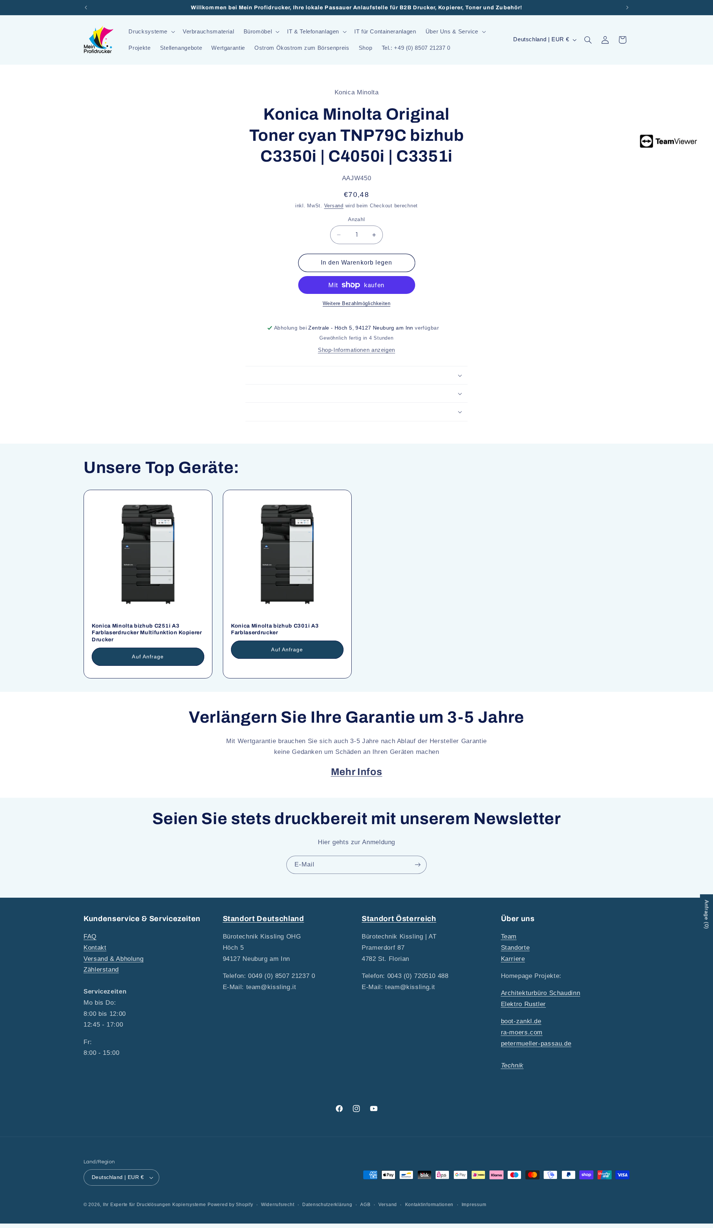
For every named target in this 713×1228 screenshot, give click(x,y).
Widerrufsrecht (277, 1204)
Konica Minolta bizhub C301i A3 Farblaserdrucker (275, 629)
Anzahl (356, 219)
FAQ (90, 936)
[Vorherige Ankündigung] (86, 7)
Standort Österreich (399, 919)
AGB (365, 1204)
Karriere (513, 958)
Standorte (515, 947)
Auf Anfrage (148, 657)
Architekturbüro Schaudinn (540, 993)
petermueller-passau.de (536, 1043)
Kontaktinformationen (429, 1204)
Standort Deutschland (263, 919)
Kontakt (95, 947)
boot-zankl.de (521, 1021)
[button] (151, 31)
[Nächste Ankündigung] (627, 7)
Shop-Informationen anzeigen (356, 350)
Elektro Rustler (523, 1004)
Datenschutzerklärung (327, 1204)
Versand (334, 205)
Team (509, 936)
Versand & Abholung (113, 958)
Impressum (474, 1204)
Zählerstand (101, 969)
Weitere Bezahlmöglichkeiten (356, 303)
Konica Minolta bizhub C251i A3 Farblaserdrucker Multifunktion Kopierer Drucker (147, 632)
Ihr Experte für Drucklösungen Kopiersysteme (154, 1204)
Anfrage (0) (707, 914)
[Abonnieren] (417, 865)
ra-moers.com (522, 1032)
